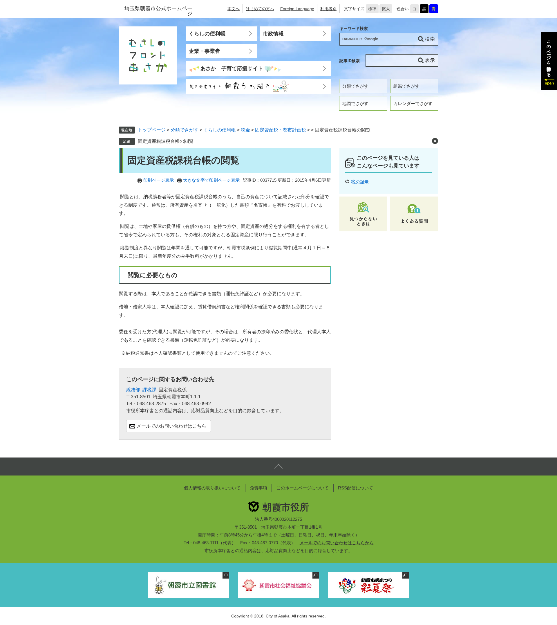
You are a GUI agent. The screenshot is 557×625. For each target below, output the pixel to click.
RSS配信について (355, 487)
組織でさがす (406, 86)
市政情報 (273, 34)
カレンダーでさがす (413, 103)
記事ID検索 (349, 61)
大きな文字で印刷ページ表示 (211, 180)
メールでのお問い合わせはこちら (171, 426)
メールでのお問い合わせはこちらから (337, 542)
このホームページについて (302, 487)
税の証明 (360, 181)
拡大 (386, 8)
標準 (372, 8)
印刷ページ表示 (158, 180)
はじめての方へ (260, 8)
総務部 (133, 389)
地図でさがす (355, 103)
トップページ (152, 129)
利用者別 (328, 8)
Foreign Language (297, 8)
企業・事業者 (204, 51)
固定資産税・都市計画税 (280, 129)
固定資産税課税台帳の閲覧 (165, 141)
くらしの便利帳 (207, 34)
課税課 (149, 389)
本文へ (233, 8)
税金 (245, 129)
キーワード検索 (353, 28)
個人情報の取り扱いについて (212, 487)
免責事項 (258, 487)
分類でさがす (355, 86)
